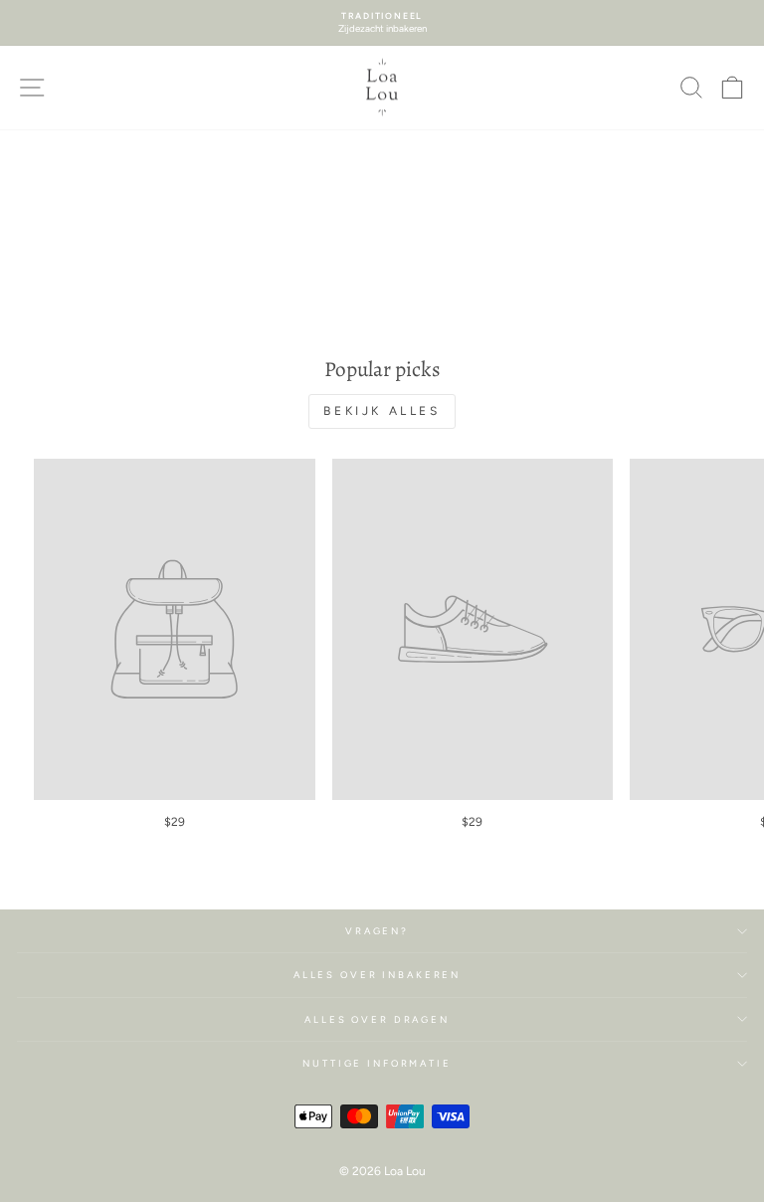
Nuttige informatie (377, 1063)
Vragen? (377, 930)
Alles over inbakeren (377, 974)
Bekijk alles (381, 411)
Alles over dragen (377, 1019)
